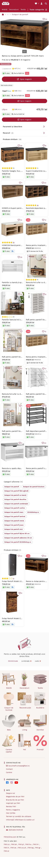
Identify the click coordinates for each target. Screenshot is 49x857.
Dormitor (40, 730)
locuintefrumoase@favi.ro (18, 766)
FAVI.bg (31, 848)
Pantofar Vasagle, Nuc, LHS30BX (15, 171)
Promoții (40, 749)
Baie (9, 730)
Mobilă (4, 9)
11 (21, 369)
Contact (9, 769)
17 (45, 369)
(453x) (19, 109)
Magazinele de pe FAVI (15, 796)
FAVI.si (6, 851)
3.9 (16, 109)
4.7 (16, 68)
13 (45, 406)
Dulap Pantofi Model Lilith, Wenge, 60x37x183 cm (22, 581)
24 (46, 19)
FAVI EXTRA (10, 813)
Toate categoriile (37, 10)
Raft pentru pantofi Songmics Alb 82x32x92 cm (22, 431)
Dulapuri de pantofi (20, 14)
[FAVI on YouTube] (16, 782)
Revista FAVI (11, 806)
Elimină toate (13, 661)
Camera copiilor (9, 751)
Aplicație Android (16, 830)
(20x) (18, 68)
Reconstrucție (25, 708)
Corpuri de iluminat (8, 709)
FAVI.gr (38, 848)
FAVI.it (7, 848)
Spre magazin (26, 79)
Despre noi (10, 793)
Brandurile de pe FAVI (15, 800)
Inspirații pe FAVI (13, 803)
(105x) (19, 91)
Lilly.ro (4, 109)
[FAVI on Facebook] (7, 782)
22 (45, 443)
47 (21, 294)
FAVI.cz (7, 844)
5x (13, 242)
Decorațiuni (14, 9)
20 (21, 146)
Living (24, 730)
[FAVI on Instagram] (11, 782)
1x (13, 578)
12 (45, 220)
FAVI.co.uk (22, 848)
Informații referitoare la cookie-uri (20, 820)
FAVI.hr (36, 844)
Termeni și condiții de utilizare (18, 816)
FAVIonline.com (10, 837)
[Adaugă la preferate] (21, 331)
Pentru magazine (13, 810)
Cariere (9, 772)
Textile (23, 9)
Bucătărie (40, 708)
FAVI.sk (14, 844)
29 (21, 257)
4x (37, 205)
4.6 (16, 91)
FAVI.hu (28, 844)
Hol (24, 749)
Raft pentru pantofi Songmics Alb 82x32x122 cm (22, 357)
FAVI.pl (21, 844)
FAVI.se (13, 848)
